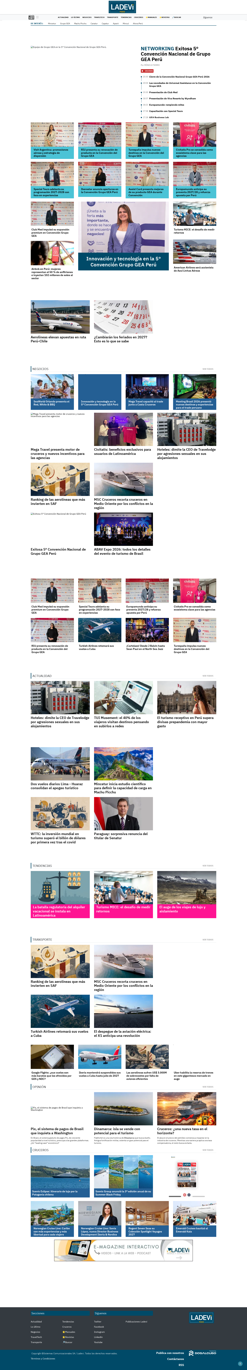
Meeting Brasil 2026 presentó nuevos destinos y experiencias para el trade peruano (194, 404)
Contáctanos (175, 1359)
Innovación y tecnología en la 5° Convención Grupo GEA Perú (123, 261)
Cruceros (138, 17)
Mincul (126, 23)
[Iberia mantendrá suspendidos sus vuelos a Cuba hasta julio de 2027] (99, 1057)
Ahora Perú (138, 23)
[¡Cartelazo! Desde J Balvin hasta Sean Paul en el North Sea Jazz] (147, 630)
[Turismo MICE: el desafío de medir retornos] (194, 214)
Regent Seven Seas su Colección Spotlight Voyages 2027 (145, 1231)
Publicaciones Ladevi (136, 1321)
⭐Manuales (151, 17)
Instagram (99, 1331)
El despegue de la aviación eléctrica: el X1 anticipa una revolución (122, 1033)
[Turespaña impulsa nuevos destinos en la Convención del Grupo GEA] (147, 134)
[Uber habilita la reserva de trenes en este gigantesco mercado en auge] (194, 1057)
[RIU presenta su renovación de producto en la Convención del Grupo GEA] (99, 134)
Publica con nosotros (170, 1353)
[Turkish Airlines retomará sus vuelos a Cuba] (99, 630)
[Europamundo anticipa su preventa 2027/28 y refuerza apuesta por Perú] (194, 174)
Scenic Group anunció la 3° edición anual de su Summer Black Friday (123, 1193)
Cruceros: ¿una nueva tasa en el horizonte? (182, 1131)
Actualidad (63, 17)
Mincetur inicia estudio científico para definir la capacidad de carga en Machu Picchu (123, 788)
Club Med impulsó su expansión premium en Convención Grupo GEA (50, 232)
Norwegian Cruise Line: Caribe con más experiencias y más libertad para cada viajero (52, 1231)
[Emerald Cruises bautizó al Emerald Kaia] (194, 1213)
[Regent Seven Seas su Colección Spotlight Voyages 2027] (147, 1213)
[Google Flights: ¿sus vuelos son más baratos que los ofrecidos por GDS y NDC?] (52, 1057)
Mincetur (52, 23)
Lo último (75, 17)
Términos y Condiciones (43, 1358)
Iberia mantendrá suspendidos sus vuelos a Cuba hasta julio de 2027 (100, 1074)
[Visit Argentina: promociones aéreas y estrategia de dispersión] (52, 134)
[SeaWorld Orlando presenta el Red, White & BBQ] (52, 386)
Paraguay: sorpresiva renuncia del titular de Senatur (121, 835)
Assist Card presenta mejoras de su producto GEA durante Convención (146, 192)
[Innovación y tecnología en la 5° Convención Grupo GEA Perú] (123, 227)
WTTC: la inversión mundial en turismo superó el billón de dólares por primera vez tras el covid (58, 837)
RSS (181, 1365)
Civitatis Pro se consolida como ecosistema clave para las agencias (194, 152)
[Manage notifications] (240, 1363)
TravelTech (99, 17)
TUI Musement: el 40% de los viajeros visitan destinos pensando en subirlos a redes (121, 721)
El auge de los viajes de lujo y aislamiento (182, 909)
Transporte (112, 17)
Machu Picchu (80, 23)
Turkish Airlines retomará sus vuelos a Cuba (96, 647)
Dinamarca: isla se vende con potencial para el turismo (117, 1131)
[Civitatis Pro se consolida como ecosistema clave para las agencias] (194, 134)
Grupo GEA (65, 23)
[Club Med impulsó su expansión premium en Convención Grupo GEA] (52, 214)
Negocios (86, 17)
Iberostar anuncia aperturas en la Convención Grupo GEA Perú (99, 190)
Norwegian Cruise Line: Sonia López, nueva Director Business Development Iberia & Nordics (99, 1231)
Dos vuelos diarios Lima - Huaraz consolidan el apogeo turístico (57, 786)
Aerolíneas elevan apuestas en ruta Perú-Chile (58, 339)
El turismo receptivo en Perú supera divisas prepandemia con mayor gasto (185, 721)
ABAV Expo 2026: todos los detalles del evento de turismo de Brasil (122, 551)
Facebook (99, 1326)
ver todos (208, 369)
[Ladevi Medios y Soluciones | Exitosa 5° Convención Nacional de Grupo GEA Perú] (84, 76)
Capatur (105, 23)
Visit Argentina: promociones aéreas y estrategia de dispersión (51, 152)
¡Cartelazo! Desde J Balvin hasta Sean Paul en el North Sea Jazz (145, 647)
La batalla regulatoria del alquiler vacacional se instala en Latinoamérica (59, 911)
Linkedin (98, 1337)
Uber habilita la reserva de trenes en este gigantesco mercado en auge (193, 1075)
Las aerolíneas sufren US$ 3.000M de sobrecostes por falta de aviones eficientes (146, 1075)
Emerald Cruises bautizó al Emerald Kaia (192, 1230)
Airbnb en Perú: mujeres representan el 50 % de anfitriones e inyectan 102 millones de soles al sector (52, 273)
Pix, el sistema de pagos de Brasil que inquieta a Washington (57, 1131)
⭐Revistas (164, 17)
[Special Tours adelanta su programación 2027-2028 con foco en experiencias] (52, 174)
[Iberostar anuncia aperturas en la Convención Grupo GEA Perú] (99, 174)
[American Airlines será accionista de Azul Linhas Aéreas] (194, 251)
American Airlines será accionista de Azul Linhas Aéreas (193, 269)
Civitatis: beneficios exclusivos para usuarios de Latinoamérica (122, 451)
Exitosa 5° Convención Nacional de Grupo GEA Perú (175, 53)
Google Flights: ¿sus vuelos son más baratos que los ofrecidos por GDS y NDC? (51, 1075)
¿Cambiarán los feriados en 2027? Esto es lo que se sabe (120, 339)
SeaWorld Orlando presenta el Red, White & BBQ (51, 403)
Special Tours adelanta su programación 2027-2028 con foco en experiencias (51, 192)
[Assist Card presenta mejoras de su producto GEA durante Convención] (147, 174)
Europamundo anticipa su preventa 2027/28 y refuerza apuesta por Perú (193, 192)
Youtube (98, 1342)
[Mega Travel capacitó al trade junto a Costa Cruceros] (147, 386)
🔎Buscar (176, 17)
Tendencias (126, 17)
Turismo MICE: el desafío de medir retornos (194, 231)
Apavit (116, 23)
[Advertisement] (123, 1284)
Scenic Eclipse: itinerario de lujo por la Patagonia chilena (54, 1193)
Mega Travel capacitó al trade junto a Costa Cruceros (146, 403)
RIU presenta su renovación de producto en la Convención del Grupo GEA (99, 152)
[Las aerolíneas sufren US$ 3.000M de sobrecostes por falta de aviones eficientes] (147, 1057)
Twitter (97, 1321)
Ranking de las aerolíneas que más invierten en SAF (58, 501)
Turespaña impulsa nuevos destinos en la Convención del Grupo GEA (146, 152)
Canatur (94, 23)
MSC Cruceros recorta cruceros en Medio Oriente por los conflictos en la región (123, 503)
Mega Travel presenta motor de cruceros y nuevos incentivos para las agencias (57, 453)
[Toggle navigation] (36, 17)
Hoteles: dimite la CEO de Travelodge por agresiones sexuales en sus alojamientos (186, 453)
